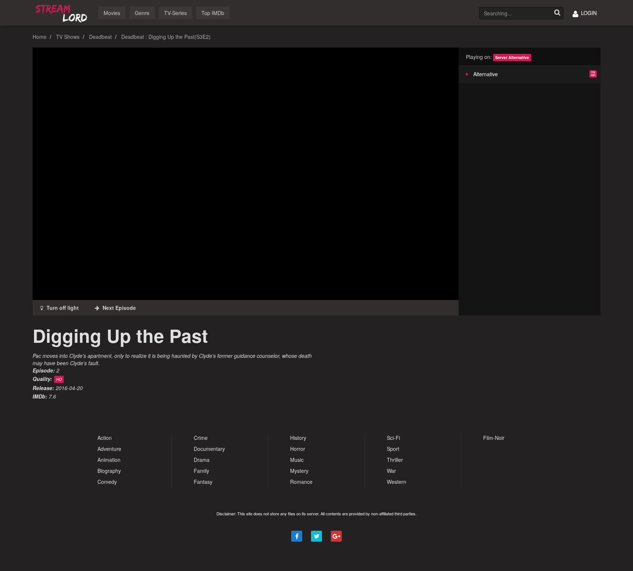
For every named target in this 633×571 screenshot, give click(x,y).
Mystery (299, 470)
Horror (297, 448)
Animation (109, 459)
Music (297, 459)
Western (396, 481)
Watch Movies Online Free (62, 12)
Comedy (107, 481)
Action (104, 437)
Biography (109, 470)
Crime (201, 437)
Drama (202, 459)
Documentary (209, 448)
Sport (393, 448)
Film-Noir (493, 437)
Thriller (395, 459)
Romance (301, 481)
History (298, 437)
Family (201, 470)
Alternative (485, 74)
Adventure (109, 448)
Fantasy (203, 481)
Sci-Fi (393, 437)
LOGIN (588, 12)
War (391, 470)
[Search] (557, 13)
